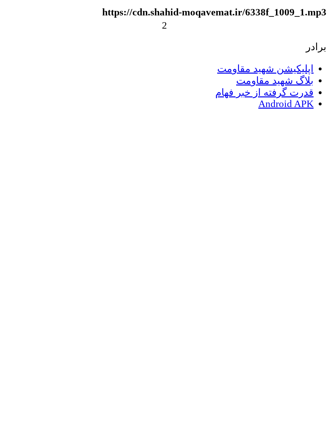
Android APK (286, 103)
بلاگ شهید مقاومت (275, 80)
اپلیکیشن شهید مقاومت (265, 68)
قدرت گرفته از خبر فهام (264, 92)
